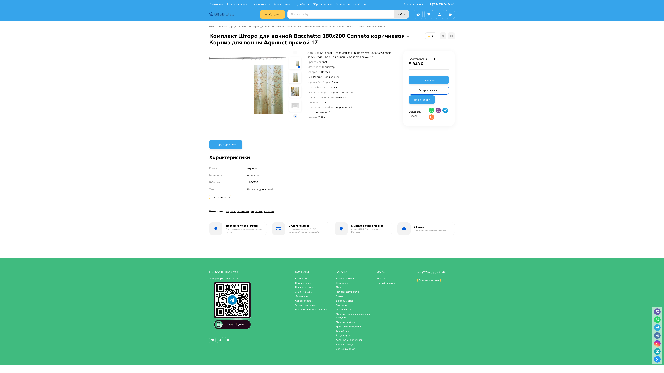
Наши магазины (260, 4)
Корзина (381, 278)
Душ (338, 287)
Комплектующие (345, 344)
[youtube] (228, 340)
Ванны (339, 296)
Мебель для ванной (346, 278)
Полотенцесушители (347, 291)
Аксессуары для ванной (234, 26)
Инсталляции (343, 309)
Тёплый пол (342, 330)
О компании (216, 4)
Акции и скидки (282, 4)
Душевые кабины (345, 322)
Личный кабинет (386, 282)
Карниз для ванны (262, 26)
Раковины (341, 305)
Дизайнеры (302, 4)
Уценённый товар (345, 348)
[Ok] (220, 340)
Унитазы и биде (344, 300)
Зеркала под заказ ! (348, 4)
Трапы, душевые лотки (348, 326)
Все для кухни (343, 335)
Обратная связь (322, 4)
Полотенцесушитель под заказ (312, 309)
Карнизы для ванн (262, 211)
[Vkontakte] (212, 340)
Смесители (342, 282)
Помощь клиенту (237, 4)
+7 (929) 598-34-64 (439, 4)
